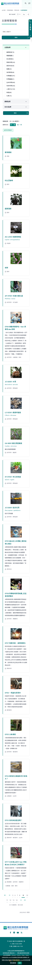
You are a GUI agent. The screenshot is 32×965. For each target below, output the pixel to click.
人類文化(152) (10, 89)
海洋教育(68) (10, 72)
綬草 (6, 268)
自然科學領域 (7, 130)
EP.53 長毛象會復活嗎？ (13, 820)
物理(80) (9, 92)
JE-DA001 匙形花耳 (12, 509)
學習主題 (16, 10)
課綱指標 (7, 101)
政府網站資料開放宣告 (9, 953)
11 (7, 900)
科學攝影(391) (10, 76)
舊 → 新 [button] (19, 125)
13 (13, 900)
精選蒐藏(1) (9, 55)
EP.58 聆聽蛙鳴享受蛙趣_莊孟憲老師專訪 (15, 595)
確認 (20, 963)
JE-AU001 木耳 (11, 383)
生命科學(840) (10, 82)
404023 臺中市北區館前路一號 (16, 941)
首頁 (4, 10)
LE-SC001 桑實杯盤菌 (13, 414)
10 (27, 895)
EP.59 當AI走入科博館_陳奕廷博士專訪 (15, 542)
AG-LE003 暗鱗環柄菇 (13, 238)
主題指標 (7, 47)
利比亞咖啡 (9, 180)
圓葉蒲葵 (8, 209)
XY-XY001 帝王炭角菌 (13, 478)
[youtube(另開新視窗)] (18, 932)
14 (16, 900)
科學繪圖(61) (10, 79)
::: (0, 11)
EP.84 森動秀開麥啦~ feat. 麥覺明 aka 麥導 (15, 328)
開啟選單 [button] (29, 3)
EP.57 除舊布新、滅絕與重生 (15, 643)
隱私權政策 (13, 963)
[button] (18, 14)
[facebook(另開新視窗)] (10, 932)
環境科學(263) (10, 62)
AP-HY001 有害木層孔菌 (14, 297)
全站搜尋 (25, 3)
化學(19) (9, 96)
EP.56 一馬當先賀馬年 (13, 693)
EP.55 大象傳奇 (10, 734)
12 (10, 900)
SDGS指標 (7, 107)
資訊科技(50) (10, 66)
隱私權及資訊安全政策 (23, 953)
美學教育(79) (10, 52)
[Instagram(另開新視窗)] (14, 932)
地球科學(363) (10, 86)
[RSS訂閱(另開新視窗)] (21, 932)
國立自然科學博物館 (10, 3)
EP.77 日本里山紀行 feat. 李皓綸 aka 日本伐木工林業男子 (15, 863)
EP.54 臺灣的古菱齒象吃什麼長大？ (16, 777)
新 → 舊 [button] (13, 125)
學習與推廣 (10, 10)
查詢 (16, 37)
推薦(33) (9, 69)
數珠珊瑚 (8, 152)
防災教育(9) (9, 59)
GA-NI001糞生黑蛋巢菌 (13, 444)
